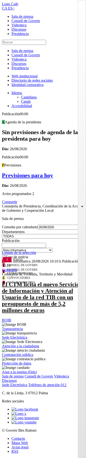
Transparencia (12, 329)
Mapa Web (19, 443)
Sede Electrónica (14, 337)
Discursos (18, 29)
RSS (14, 451)
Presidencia (20, 34)
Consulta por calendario (20, 227)
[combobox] (43, 247)
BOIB (6, 320)
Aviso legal (19, 447)
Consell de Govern (25, 21)
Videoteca (19, 25)
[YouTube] (24, 422)
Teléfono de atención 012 (47, 385)
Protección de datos (16, 363)
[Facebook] (24, 409)
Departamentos (13, 232)
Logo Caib (10, 4)
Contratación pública (17, 355)
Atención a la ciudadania (20, 346)
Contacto (18, 438)
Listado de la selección (19, 253)
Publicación (11, 241)
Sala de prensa (22, 16)
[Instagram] (25, 418)
